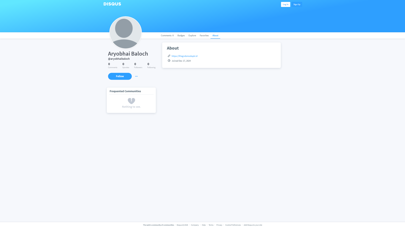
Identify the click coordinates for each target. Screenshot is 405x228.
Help (204, 225)
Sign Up (296, 4)
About (215, 35)
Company (195, 225)
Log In (285, 4)
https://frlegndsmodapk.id (184, 55)
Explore (192, 35)
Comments (167, 35)
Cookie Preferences (233, 225)
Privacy (219, 225)
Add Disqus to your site (253, 225)
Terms (211, 225)
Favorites (204, 35)
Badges (181, 35)
